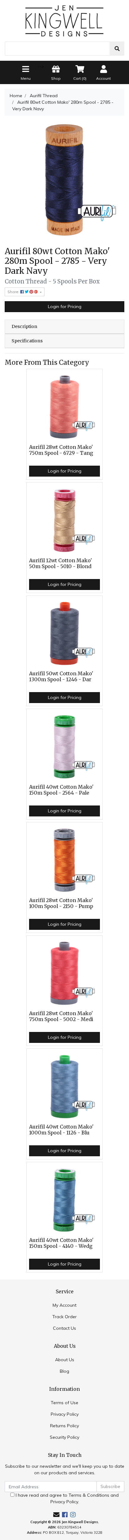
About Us (64, 1359)
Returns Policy (64, 1425)
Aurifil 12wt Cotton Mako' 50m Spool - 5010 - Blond (60, 563)
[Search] (117, 48)
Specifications (27, 341)
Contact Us (64, 1328)
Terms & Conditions (89, 1495)
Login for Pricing (64, 306)
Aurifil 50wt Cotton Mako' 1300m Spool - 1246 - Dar (61, 676)
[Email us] (56, 1515)
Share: (14, 291)
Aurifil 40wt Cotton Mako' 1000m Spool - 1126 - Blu (61, 1130)
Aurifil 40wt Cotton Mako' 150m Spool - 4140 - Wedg (61, 1243)
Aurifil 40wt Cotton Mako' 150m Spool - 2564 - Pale (61, 790)
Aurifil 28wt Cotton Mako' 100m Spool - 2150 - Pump (61, 903)
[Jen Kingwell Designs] (64, 20)
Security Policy (64, 1437)
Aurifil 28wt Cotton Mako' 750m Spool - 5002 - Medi (61, 1016)
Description (24, 326)
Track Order (64, 1316)
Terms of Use (64, 1402)
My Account (64, 1305)
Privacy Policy (65, 1414)
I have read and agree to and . (66, 1498)
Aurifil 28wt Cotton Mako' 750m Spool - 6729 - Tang (61, 450)
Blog (64, 1371)
